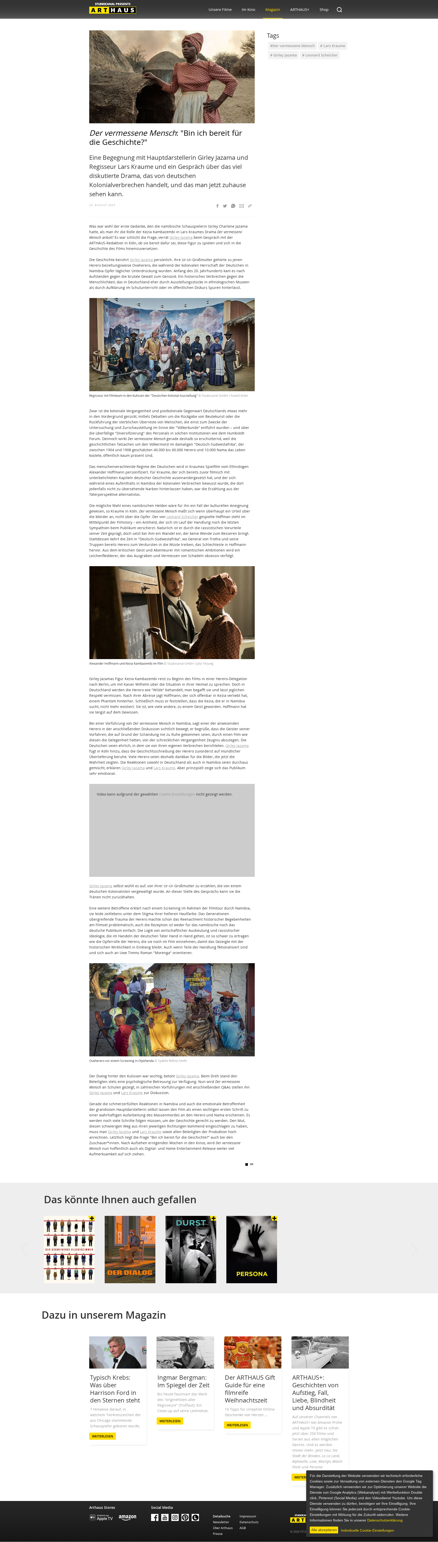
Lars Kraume (164, 767)
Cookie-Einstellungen (177, 794)
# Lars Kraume (332, 45)
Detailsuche (221, 1516)
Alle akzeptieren (324, 1530)
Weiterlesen (102, 1436)
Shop (324, 9)
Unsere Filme (220, 9)
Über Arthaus (223, 1528)
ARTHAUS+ (299, 9)
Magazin (272, 9)
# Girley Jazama (283, 55)
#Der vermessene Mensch (292, 45)
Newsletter (221, 1522)
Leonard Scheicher (182, 516)
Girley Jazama (181, 237)
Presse (218, 1534)
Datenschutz (249, 1522)
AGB (243, 1528)
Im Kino (248, 9)
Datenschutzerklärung (385, 1520)
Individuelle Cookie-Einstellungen (367, 1530)
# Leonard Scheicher (320, 55)
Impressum (248, 1516)
